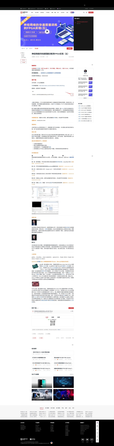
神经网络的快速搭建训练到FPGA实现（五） (82, 87)
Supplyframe (24, 8)
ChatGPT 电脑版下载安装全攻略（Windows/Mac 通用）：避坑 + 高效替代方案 (85, 116)
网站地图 (66, 432)
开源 (64, 295)
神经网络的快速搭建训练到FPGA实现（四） (82, 91)
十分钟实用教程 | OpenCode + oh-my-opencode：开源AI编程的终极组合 (85, 118)
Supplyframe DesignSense (84, 425)
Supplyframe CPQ (83, 429)
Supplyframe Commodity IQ (84, 426)
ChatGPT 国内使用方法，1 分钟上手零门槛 (85, 114)
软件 (54, 117)
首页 (21, 15)
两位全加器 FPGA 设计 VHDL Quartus (62, 357)
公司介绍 (66, 425)
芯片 (55, 266)
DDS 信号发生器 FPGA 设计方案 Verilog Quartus (41, 363)
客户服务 (51, 428)
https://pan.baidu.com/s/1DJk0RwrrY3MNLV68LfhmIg (51, 85)
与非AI (60, 8)
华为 (54, 104)
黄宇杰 (43, 56)
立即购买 (69, 48)
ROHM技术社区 (23, 426)
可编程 (63, 266)
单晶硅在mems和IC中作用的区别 (64, 413)
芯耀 (47, 8)
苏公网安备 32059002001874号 (44, 443)
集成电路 (67, 227)
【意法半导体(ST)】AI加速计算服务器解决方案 (41, 352)
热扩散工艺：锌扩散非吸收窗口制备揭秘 (28, 411)
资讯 (32, 12)
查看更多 (71, 374)
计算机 (46, 229)
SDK (40, 258)
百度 (33, 85)
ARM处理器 (54, 267)
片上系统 (67, 266)
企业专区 (62, 12)
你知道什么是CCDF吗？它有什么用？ (46, 413)
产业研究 (47, 12)
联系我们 (66, 426)
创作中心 (91, 12)
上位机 (40, 182)
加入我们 (66, 428)
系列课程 (38, 68)
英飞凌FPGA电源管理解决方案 (39, 357)
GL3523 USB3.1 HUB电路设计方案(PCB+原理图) (85, 112)
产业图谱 (23, 62)
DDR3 (62, 274)
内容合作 (51, 429)
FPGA (62, 108)
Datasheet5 (41, 8)
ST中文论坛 (22, 429)
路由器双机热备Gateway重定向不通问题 (37, 413)
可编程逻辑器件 (44, 300)
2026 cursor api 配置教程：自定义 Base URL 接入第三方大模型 (85, 105)
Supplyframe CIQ (38, 429)
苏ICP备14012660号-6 (34, 443)
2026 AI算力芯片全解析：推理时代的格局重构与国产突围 (85, 120)
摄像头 (38, 274)
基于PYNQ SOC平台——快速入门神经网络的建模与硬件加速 (83, 79)
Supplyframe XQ (32, 8)
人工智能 (48, 333)
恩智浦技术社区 (23, 428)
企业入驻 (51, 426)
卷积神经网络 (59, 161)
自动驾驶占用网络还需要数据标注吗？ (28, 416)
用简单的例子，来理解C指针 (81, 416)
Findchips (53, 8)
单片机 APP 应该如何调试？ (35, 411)
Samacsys (82, 432)
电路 (50, 147)
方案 (33, 359)
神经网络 (41, 110)
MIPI (70, 272)
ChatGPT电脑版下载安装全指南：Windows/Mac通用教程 (85, 108)
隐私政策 (66, 433)
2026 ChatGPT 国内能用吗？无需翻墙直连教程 (85, 110)
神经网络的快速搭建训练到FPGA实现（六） (82, 83)
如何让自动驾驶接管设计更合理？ (54, 416)
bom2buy (37, 426)
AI (32, 102)
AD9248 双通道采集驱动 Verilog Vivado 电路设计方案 (63, 363)
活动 (67, 12)
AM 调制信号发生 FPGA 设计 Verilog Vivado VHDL (41, 368)
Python (35, 297)
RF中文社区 (22, 425)
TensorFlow (41, 333)
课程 (55, 12)
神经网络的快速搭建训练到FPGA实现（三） (82, 95)
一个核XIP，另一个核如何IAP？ (45, 416)
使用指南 (66, 429)
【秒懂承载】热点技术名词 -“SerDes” (83, 411)
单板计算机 (44, 271)
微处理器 (51, 300)
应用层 (41, 297)
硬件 (34, 136)
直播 (52, 12)
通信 (51, 182)
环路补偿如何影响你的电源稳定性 (73, 416)
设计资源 (36, 12)
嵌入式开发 (44, 266)
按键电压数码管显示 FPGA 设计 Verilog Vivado (63, 368)
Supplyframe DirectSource (84, 428)
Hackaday (82, 433)
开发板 (38, 261)
